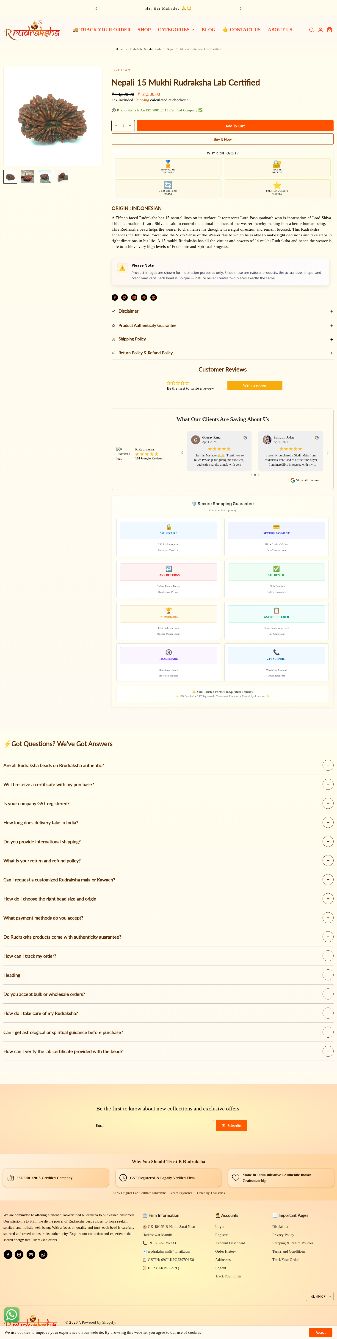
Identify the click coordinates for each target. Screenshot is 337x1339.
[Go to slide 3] (255, 475)
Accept (321, 1332)
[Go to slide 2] (251, 475)
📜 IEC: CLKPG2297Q (160, 1268)
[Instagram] (19, 1254)
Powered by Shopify (98, 1322)
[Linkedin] (134, 297)
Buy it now (223, 139)
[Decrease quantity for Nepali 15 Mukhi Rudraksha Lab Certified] (114, 125)
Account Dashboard (230, 1243)
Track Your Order (228, 1276)
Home (119, 49)
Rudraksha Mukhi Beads (145, 49)
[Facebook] (115, 297)
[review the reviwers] (245, 437)
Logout (220, 1268)
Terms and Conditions (288, 1251)
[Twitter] (124, 297)
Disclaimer (280, 1227)
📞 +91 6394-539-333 (159, 1243)
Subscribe (234, 1126)
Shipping (141, 100)
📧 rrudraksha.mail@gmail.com (166, 1251)
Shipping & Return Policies (292, 1243)
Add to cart (235, 126)
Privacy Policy (283, 1235)
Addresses (223, 1260)
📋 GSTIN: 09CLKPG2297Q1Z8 (168, 1260)
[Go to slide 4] (258, 475)
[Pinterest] (144, 297)
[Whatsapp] (43, 1254)
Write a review (255, 386)
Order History (225, 1251)
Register (221, 1235)
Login (219, 1227)
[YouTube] (31, 1254)
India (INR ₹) (318, 1296)
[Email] (153, 297)
